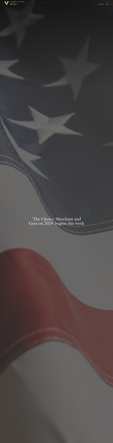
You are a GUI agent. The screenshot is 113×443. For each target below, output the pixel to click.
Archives (107, 4)
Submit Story (100, 4)
